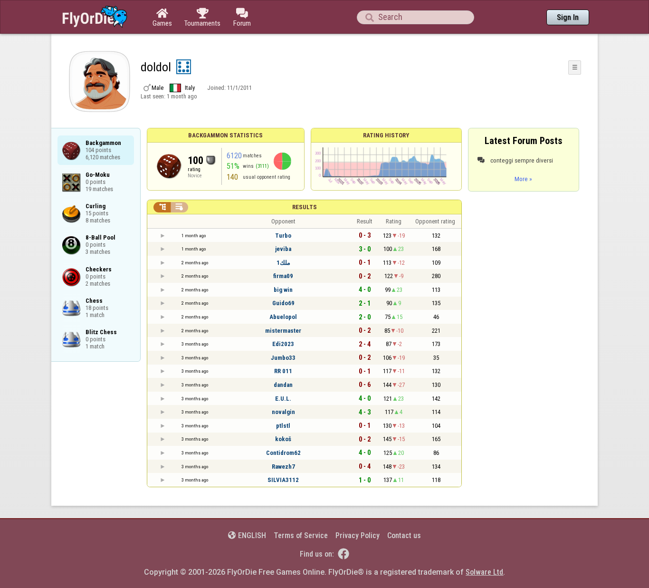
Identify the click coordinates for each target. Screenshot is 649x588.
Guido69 (283, 303)
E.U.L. (283, 398)
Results (304, 207)
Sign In (568, 17)
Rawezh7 (283, 466)
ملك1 (283, 262)
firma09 (283, 276)
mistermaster (283, 330)
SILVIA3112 (283, 479)
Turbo (283, 235)
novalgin (283, 411)
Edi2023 (283, 343)
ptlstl (283, 425)
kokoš (283, 439)
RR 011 (283, 371)
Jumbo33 (283, 357)
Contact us (404, 535)
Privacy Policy (357, 535)
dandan (283, 384)
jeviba (283, 248)
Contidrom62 (283, 452)
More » (523, 179)
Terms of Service (301, 535)
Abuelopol (283, 316)
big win (283, 289)
